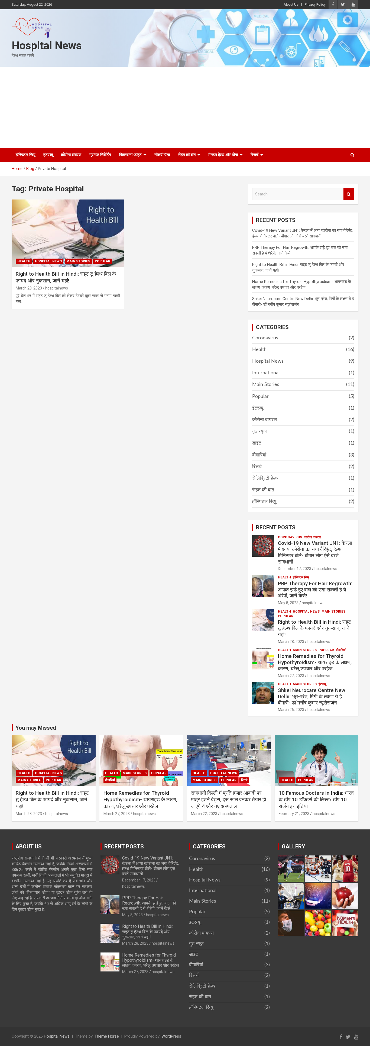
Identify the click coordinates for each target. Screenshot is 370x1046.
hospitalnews (56, 288)
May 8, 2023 (288, 603)
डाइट (256, 443)
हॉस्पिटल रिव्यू (25, 154)
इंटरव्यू (48, 154)
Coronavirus (265, 338)
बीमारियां (259, 455)
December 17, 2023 (294, 569)
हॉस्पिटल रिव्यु (264, 501)
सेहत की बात (187, 154)
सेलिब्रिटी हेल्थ (265, 478)
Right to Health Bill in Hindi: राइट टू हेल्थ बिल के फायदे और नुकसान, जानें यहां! (66, 277)
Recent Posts (276, 527)
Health (23, 261)
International (266, 373)
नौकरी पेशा (162, 154)
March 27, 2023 (291, 676)
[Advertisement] (185, 107)
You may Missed (35, 728)
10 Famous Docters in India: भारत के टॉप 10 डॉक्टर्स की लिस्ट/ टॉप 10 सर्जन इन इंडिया (316, 799)
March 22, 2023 (204, 814)
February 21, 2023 (294, 814)
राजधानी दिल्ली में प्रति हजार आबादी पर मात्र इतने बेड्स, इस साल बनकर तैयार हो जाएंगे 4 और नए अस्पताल (228, 799)
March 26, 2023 (291, 709)
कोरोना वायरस (71, 154)
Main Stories (78, 261)
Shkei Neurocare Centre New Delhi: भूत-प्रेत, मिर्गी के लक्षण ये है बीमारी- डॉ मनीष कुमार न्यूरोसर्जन (311, 696)
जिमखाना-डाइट (130, 154)
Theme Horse (107, 1036)
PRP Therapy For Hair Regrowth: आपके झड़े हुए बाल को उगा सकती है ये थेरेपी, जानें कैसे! (315, 589)
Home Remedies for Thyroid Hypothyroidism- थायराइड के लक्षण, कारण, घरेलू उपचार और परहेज (315, 662)
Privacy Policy (315, 4)
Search (348, 194)
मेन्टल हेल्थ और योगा (223, 154)
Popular (102, 261)
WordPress (171, 1036)
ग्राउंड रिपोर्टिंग (100, 154)
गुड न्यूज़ (259, 431)
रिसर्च (254, 154)
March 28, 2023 (29, 288)
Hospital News (47, 45)
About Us (291, 4)
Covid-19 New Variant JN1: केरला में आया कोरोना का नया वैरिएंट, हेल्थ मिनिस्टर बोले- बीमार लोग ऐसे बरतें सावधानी (315, 552)
